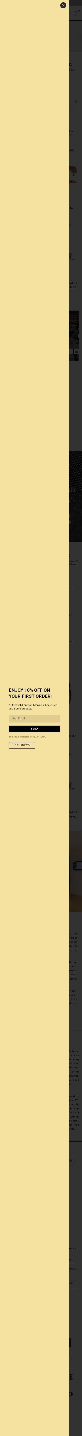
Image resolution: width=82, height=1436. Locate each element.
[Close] (63, 5)
